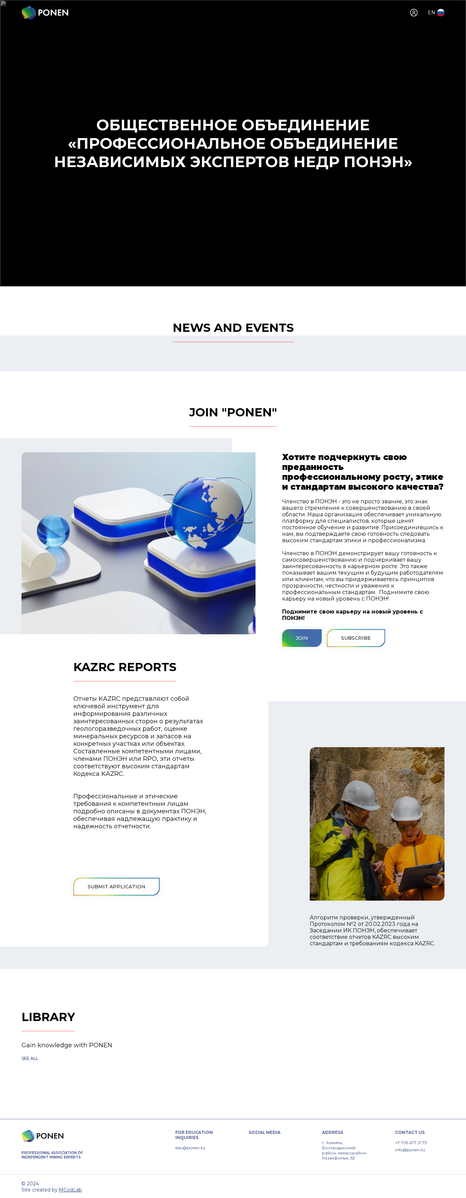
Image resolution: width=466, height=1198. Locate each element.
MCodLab (70, 1190)
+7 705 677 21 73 (411, 1142)
